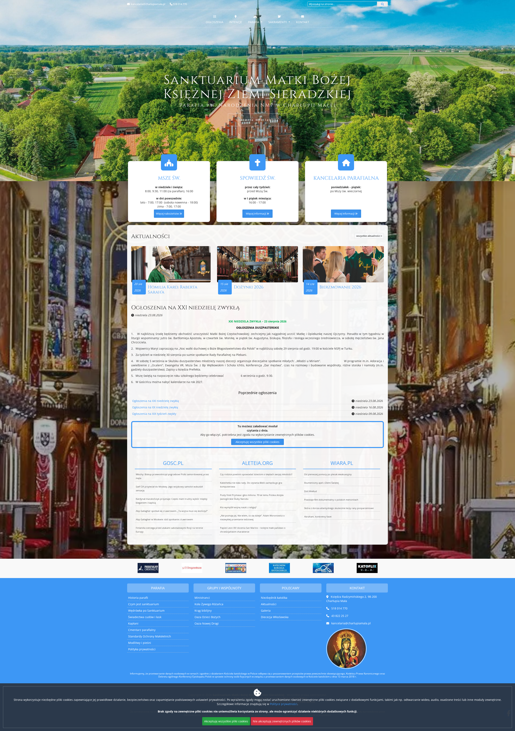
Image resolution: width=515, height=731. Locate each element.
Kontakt (302, 22)
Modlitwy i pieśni (139, 643)
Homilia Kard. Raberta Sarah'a (172, 289)
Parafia (254, 22)
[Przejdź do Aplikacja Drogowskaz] (148, 568)
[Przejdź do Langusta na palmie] (279, 568)
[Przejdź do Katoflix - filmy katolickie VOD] (323, 568)
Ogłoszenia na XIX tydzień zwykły (154, 414)
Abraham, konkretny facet (318, 516)
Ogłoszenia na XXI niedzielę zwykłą (185, 307)
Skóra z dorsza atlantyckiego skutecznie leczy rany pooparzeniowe (339, 508)
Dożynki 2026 (249, 287)
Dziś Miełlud (310, 491)
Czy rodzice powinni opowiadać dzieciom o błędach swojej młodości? (256, 474)
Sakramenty (278, 22)
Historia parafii (138, 598)
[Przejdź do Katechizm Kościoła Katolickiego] (236, 568)
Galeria (266, 610)
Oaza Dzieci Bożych (207, 617)
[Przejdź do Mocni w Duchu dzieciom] (192, 568)
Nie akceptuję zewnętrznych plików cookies (282, 721)
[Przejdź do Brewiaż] (367, 568)
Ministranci (202, 598)
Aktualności (150, 236)
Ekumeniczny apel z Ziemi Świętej (321, 482)
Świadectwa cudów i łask (144, 617)
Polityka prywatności (142, 649)
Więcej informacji (256, 213)
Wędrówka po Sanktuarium (146, 610)
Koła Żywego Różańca (209, 604)
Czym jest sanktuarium (143, 604)
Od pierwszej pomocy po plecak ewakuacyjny (328, 474)
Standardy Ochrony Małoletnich (149, 636)
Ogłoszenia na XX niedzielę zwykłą (155, 407)
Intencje (235, 22)
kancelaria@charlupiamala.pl (147, 4)
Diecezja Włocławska (257, 120)
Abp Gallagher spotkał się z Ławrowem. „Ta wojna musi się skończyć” (172, 510)
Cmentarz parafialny (142, 630)
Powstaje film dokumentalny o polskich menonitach (331, 499)
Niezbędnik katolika (274, 598)
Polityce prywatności (283, 704)
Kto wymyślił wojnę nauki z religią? (238, 507)
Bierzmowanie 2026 (340, 287)
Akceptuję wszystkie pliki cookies (257, 442)
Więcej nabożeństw (167, 213)
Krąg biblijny (203, 610)
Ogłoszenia (214, 22)
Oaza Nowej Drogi (207, 623)
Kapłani (133, 623)
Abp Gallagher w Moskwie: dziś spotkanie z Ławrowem (164, 519)
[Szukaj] (382, 4)
